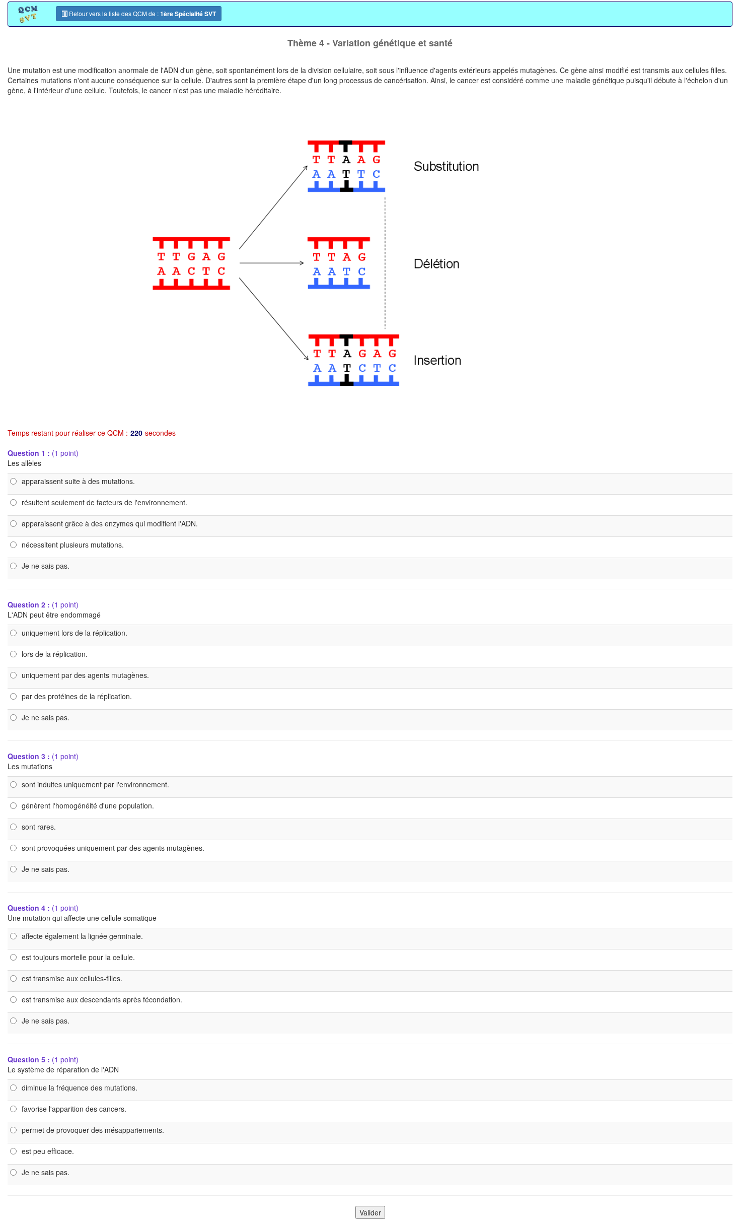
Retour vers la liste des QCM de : (141, 13)
